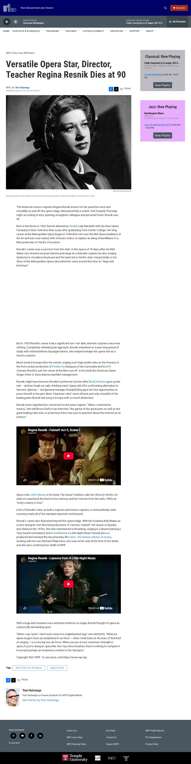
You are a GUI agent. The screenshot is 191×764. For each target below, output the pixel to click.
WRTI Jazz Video (75, 737)
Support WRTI (112, 744)
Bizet (106, 366)
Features (71, 31)
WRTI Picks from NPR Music (20, 52)
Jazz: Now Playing (163, 107)
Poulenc (57, 366)
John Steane (38, 494)
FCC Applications (153, 737)
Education (116, 31)
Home (6, 31)
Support (134, 31)
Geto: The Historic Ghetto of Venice (90, 537)
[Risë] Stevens (97, 381)
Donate (180, 7)
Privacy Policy (151, 744)
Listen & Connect (93, 31)
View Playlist (163, 85)
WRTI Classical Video (76, 744)
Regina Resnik (57, 668)
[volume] (15, 21)
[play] (6, 21)
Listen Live (72, 731)
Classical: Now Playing (162, 56)
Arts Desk (110, 731)
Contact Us (111, 737)
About (150, 31)
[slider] (20, 21)
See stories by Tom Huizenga (40, 700)
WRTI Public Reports (154, 731)
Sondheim (59, 533)
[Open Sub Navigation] (42, 31)
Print (127, 88)
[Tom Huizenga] (12, 697)
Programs (52, 31)
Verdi (72, 226)
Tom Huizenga (22, 87)
